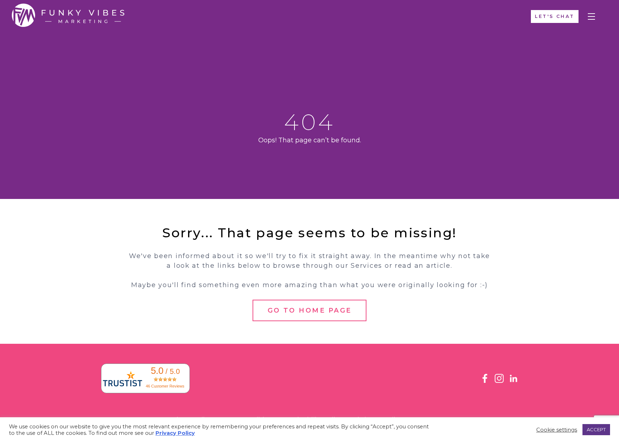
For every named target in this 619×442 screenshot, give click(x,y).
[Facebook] (484, 380)
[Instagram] (499, 380)
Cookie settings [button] (556, 430)
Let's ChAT (555, 16)
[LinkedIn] (513, 380)
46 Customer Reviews (165, 386)
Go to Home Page (310, 310)
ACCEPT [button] (596, 429)
